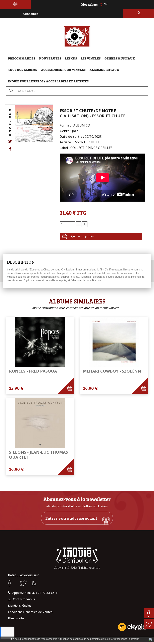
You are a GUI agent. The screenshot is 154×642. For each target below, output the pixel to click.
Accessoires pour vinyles (63, 69)
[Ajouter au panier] (72, 392)
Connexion (30, 14)
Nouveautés (50, 58)
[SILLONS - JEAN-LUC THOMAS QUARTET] (40, 423)
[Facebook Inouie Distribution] (12, 583)
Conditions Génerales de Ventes (30, 612)
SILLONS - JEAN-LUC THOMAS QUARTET (38, 454)
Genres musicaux (119, 58)
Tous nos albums (22, 69)
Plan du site (16, 618)
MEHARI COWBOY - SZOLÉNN (112, 371)
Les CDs (71, 58)
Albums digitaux (104, 69)
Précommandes (21, 58)
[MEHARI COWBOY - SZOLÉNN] (114, 342)
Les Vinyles (90, 58)
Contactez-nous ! (24, 599)
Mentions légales (19, 605)
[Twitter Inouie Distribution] (24, 583)
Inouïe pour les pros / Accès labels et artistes (48, 81)
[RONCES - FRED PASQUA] (40, 342)
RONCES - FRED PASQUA (33, 371)
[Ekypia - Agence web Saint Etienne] (77, 627)
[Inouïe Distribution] (77, 36)
